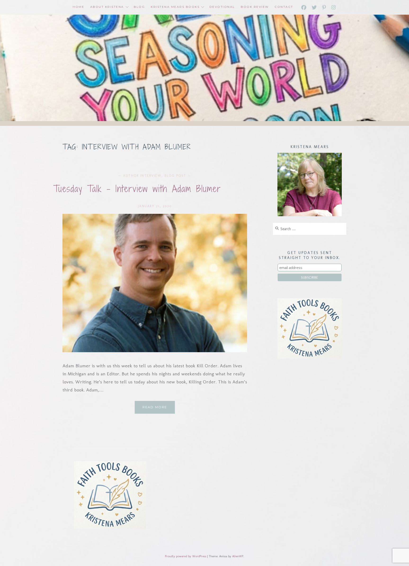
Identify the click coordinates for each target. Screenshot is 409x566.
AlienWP (237, 556)
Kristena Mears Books (175, 7)
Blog (139, 7)
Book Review (255, 7)
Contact (284, 7)
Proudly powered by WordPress (185, 556)
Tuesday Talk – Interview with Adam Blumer (137, 189)
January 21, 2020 (155, 206)
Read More (158, 409)
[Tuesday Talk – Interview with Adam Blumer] (154, 350)
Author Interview (142, 176)
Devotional (222, 7)
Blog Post (175, 176)
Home (78, 7)
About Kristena (107, 7)
